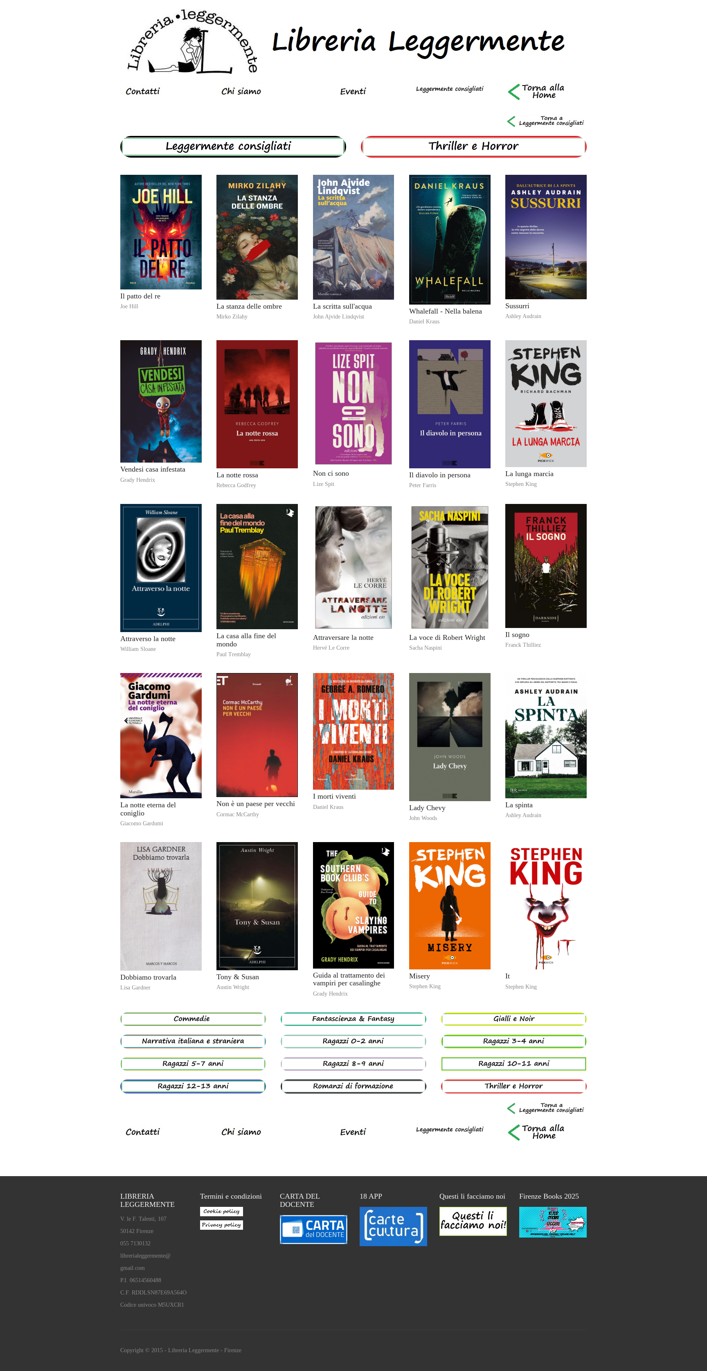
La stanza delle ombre (249, 306)
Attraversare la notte (343, 637)
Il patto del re (140, 296)
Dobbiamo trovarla (148, 977)
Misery (419, 976)
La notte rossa (237, 475)
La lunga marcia (529, 474)
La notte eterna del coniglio (148, 809)
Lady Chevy (427, 808)
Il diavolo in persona (440, 475)
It (507, 976)
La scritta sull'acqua (342, 306)
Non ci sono (331, 473)
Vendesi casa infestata (152, 469)
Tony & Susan (237, 977)
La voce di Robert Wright (447, 637)
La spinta (519, 805)
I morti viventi (334, 796)
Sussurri (517, 306)
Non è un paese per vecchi (255, 804)
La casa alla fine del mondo (246, 640)
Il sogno (517, 634)
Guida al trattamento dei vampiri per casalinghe (349, 979)
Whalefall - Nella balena (445, 311)
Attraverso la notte (148, 639)
